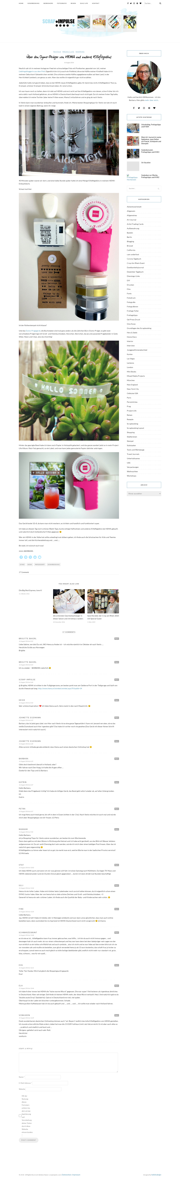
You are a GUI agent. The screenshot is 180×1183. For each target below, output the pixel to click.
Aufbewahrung (133, 228)
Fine (21, 909)
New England (132, 385)
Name (22, 1077)
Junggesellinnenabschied (137, 350)
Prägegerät (40, 564)
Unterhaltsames (133, 458)
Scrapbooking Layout (135, 428)
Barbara (23, 759)
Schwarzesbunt (28, 932)
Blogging (130, 241)
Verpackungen (133, 467)
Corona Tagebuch (134, 259)
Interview (131, 345)
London (130, 367)
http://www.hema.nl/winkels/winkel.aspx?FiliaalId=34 (60, 688)
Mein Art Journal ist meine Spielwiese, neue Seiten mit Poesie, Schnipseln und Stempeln (151, 140)
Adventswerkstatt (134, 207)
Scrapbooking (33, 3)
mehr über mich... (152, 100)
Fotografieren (132, 306)
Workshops (48, 3)
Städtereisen (132, 437)
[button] (21, 557)
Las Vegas (131, 358)
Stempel (130, 441)
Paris (129, 398)
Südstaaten (131, 445)
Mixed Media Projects (136, 376)
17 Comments (24, 572)
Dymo (22, 564)
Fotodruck (131, 298)
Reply (116, 638)
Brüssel (130, 246)
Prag (129, 406)
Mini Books (131, 371)
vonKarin (24, 1015)
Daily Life (84, 3)
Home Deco (132, 337)
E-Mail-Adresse (25, 1083)
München (131, 380)
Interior (130, 341)
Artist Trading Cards (135, 224)
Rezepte (130, 419)
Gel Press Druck (133, 319)
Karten (130, 354)
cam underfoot (133, 254)
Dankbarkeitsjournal (135, 267)
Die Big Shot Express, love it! (30, 590)
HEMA (30, 564)
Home (21, 3)
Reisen (73, 3)
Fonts (129, 293)
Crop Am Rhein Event (136, 263)
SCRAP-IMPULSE (27, 679)
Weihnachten (132, 471)
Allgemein (131, 211)
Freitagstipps (132, 315)
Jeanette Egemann (30, 718)
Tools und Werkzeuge (135, 450)
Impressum (76, 1175)
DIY (128, 280)
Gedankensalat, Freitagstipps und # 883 (150, 151)
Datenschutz (66, 1175)
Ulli (21, 885)
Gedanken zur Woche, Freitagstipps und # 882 (150, 176)
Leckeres (130, 363)
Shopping (80, 51)
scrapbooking (54, 564)
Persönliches (132, 402)
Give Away (131, 324)
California (131, 250)
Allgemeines (132, 215)
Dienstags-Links (133, 276)
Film (129, 289)
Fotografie (62, 3)
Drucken (130, 285)
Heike (22, 700)
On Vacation (145, 163)
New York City (133, 389)
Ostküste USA (132, 393)
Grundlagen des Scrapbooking (139, 328)
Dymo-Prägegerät (33, 331)
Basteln (57, 51)
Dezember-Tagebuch (135, 272)
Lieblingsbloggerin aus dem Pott (32, 71)
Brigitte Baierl (28, 638)
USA (128, 463)
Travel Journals (133, 454)
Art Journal (131, 220)
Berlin (129, 237)
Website (22, 1089)
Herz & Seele (132, 332)
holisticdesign (156, 1175)
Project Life (68, 51)
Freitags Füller (133, 311)
